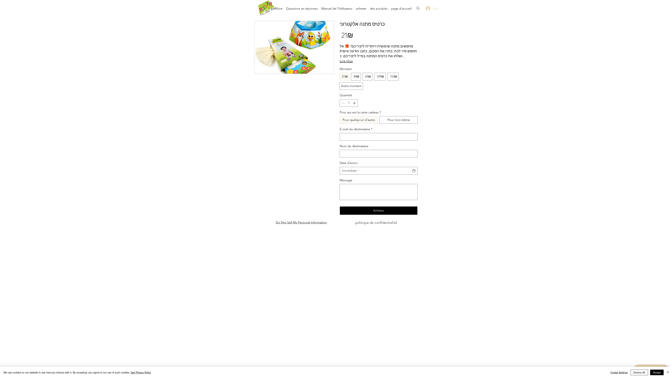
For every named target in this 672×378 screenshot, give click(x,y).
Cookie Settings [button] (619, 372)
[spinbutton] (349, 103)
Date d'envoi (349, 163)
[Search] (418, 8)
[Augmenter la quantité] (354, 103)
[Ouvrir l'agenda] (414, 171)
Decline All (639, 372)
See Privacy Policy (141, 372)
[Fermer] (668, 372)
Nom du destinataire (354, 146)
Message (346, 180)
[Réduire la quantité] (343, 103)
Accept (657, 372)
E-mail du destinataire (356, 129)
